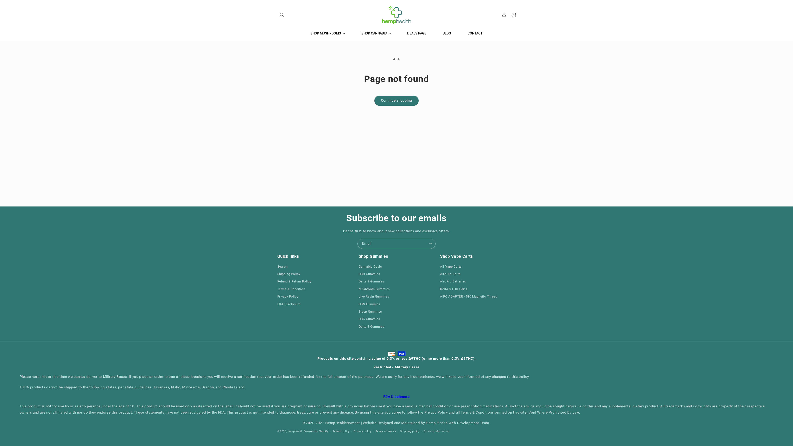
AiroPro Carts (450, 274)
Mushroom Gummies (374, 289)
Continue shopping (396, 100)
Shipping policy (410, 431)
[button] (282, 15)
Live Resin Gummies (374, 296)
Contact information (437, 431)
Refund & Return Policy (294, 281)
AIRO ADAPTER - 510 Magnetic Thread (468, 296)
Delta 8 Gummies (371, 327)
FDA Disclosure (289, 304)
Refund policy (341, 431)
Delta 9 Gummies (371, 281)
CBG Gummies (369, 319)
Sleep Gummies (370, 311)
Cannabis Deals (370, 266)
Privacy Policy (287, 296)
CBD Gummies (369, 274)
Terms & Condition (291, 289)
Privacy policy (362, 431)
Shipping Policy (288, 274)
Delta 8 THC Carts (453, 289)
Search (282, 266)
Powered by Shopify (316, 431)
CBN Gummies (369, 304)
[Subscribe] (430, 244)
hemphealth (295, 431)
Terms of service (386, 431)
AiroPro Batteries (453, 281)
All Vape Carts (451, 266)
